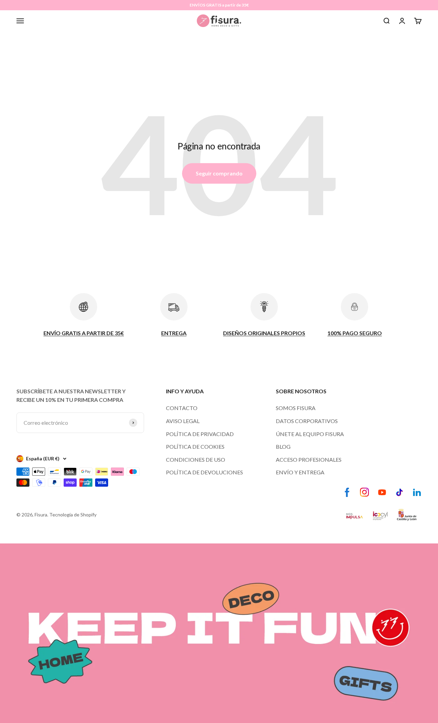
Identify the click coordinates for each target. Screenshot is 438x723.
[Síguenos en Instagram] (364, 492)
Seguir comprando (219, 173)
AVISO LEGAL (182, 421)
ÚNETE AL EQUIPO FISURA (310, 434)
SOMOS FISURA (295, 408)
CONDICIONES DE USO (195, 459)
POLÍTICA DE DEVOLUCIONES (204, 472)
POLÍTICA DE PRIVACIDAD (200, 434)
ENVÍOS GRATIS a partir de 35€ (219, 5)
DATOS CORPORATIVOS (307, 421)
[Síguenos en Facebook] (347, 492)
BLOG (283, 446)
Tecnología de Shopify (72, 514)
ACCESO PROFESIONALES (309, 459)
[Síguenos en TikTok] (399, 492)
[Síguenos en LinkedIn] (417, 492)
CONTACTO (181, 408)
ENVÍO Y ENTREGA (300, 472)
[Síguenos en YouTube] (382, 492)
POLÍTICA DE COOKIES (195, 446)
